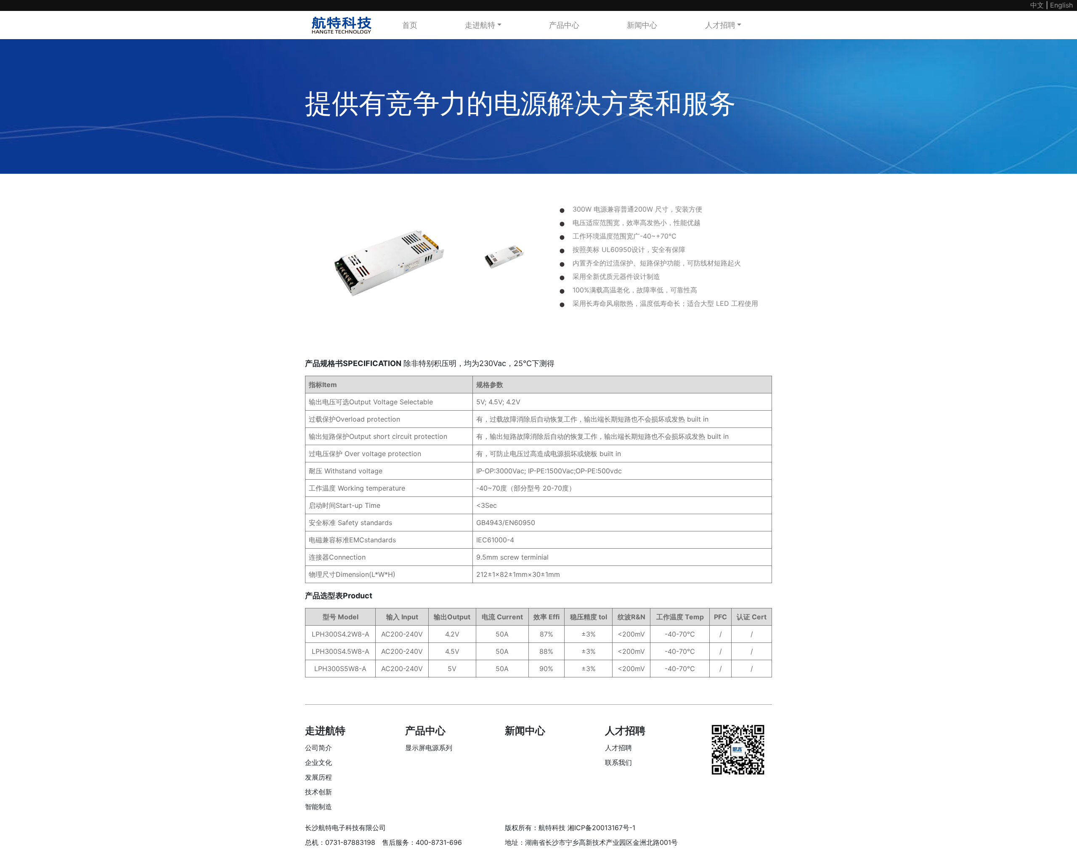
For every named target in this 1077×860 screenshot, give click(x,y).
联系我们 (618, 762)
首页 (409, 25)
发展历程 (318, 777)
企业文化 (318, 762)
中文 (1037, 5)
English (1061, 5)
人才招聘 (720, 25)
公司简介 (318, 747)
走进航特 (480, 25)
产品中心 (564, 25)
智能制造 (318, 806)
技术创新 (318, 792)
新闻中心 (642, 25)
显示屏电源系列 (428, 747)
